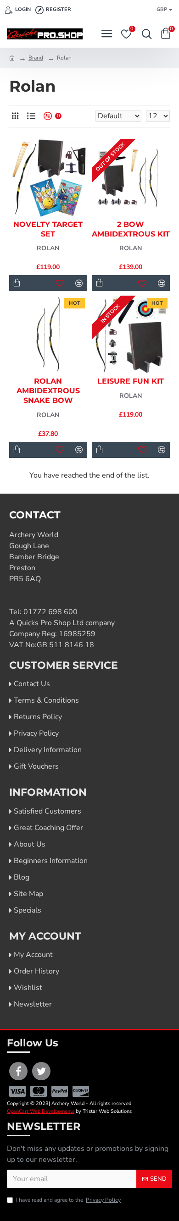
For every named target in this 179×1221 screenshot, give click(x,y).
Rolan (48, 248)
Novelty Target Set (48, 229)
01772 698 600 (50, 612)
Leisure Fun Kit (130, 381)
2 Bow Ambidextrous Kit (131, 229)
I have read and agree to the (68, 1200)
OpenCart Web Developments (40, 1111)
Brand (35, 57)
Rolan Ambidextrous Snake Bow (48, 391)
